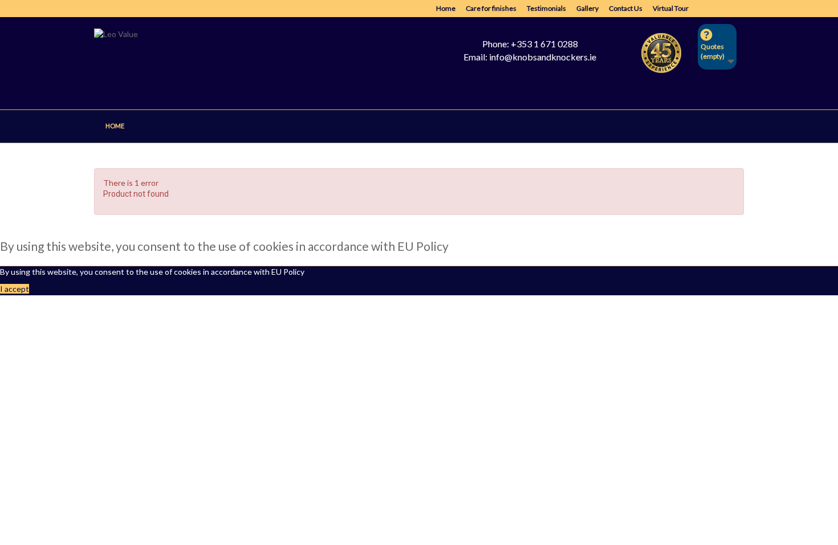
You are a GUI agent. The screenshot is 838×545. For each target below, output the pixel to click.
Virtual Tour (671, 8)
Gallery (587, 8)
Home (445, 8)
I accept (14, 289)
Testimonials (546, 8)
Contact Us (625, 8)
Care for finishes (491, 8)
